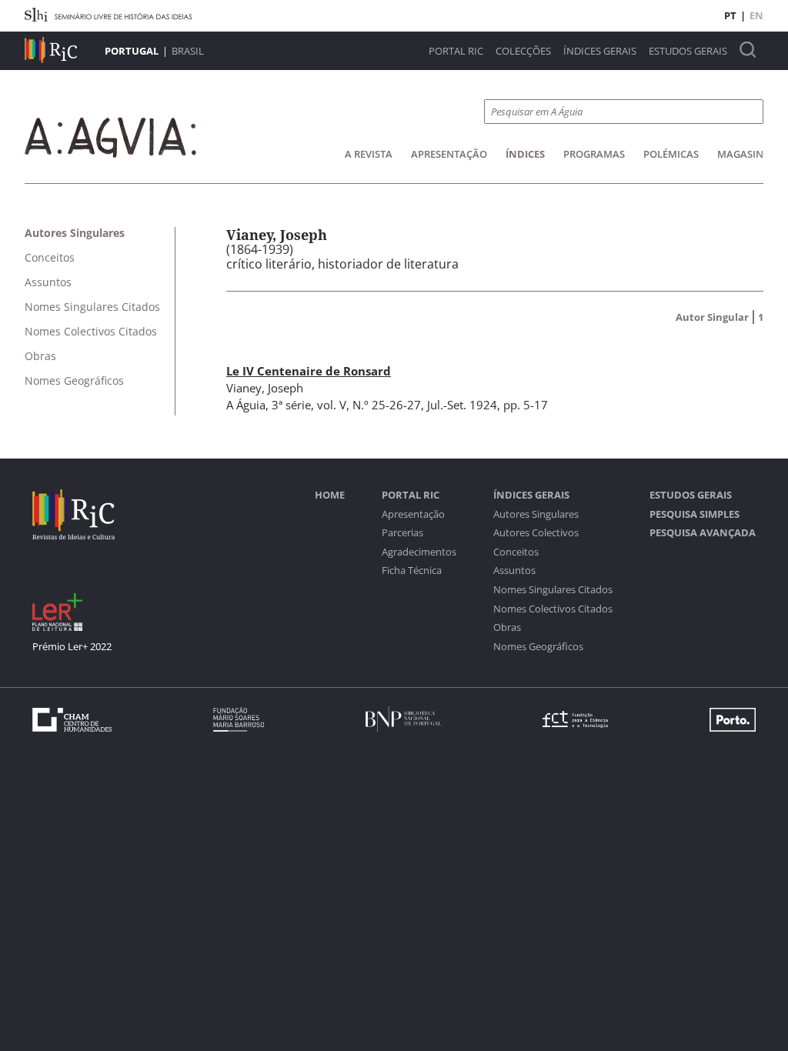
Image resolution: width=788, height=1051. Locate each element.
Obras (507, 627)
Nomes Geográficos (538, 646)
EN (756, 15)
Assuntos (514, 570)
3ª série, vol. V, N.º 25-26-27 (346, 404)
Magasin (740, 154)
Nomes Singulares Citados (553, 590)
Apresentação (449, 154)
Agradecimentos (419, 552)
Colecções (523, 51)
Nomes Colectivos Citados (553, 609)
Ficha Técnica (412, 570)
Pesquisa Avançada (702, 533)
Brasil (188, 51)
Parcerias (402, 533)
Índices (525, 154)
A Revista (368, 154)
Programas (594, 154)
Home (330, 495)
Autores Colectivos (536, 533)
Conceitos (516, 552)
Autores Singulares (536, 514)
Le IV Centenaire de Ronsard (308, 371)
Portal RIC (456, 51)
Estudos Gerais (688, 51)
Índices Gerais (599, 51)
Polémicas (671, 154)
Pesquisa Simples (694, 514)
